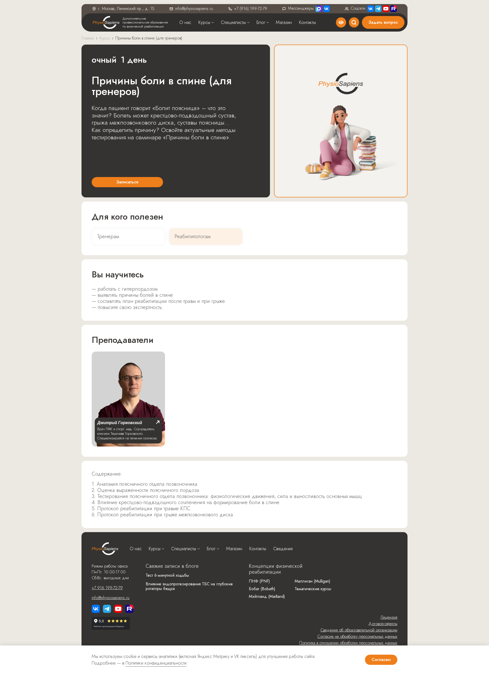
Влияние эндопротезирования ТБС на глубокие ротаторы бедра (189, 586)
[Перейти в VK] (326, 8)
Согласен (381, 660)
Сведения (283, 548)
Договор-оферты (382, 624)
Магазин (284, 22)
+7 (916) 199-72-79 (250, 8)
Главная (88, 38)
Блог (260, 22)
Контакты (307, 22)
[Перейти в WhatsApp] (319, 8)
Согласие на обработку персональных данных (357, 636)
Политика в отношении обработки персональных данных (348, 643)
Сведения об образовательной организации (358, 630)
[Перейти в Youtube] (386, 8)
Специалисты (233, 22)
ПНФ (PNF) (259, 581)
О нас (185, 22)
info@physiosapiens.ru (194, 8)
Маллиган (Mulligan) (312, 581)
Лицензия (389, 617)
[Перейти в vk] (96, 609)
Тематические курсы (313, 589)
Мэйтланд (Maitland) (267, 596)
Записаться (127, 182)
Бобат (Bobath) (262, 589)
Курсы (204, 22)
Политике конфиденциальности (156, 663)
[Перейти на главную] (105, 548)
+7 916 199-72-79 (107, 588)
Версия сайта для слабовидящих (341, 22)
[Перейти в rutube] (393, 8)
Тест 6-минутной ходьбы (167, 575)
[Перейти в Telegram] (378, 8)
